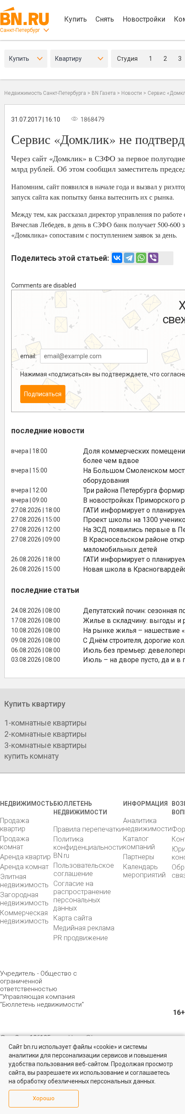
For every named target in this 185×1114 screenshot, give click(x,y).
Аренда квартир (25, 857)
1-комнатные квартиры (45, 722)
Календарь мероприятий (144, 871)
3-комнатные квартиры (45, 745)
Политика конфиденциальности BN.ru (88, 847)
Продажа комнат (14, 843)
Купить (75, 19)
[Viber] (153, 258)
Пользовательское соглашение (83, 869)
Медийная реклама (83, 928)
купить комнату (31, 755)
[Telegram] (129, 258)
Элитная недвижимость (24, 881)
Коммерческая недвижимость (24, 917)
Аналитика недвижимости (147, 825)
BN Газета (104, 93)
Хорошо (44, 1098)
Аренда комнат (24, 867)
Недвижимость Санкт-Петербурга (45, 93)
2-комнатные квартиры (45, 733)
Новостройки (144, 19)
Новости (131, 93)
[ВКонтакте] (117, 258)
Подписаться (43, 394)
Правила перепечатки (88, 829)
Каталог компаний (139, 843)
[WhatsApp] (141, 258)
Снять (105, 19)
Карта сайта (72, 918)
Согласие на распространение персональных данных (82, 895)
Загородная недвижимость (24, 899)
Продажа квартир (14, 825)
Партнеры (138, 857)
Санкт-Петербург (20, 30)
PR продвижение (80, 938)
